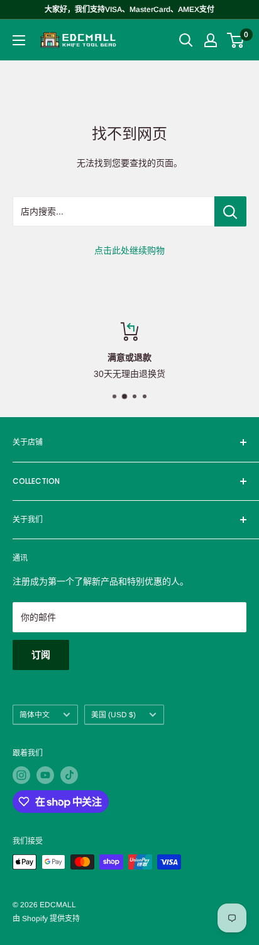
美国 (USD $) (113, 714)
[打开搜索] (186, 40)
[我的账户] (210, 40)
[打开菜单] (19, 40)
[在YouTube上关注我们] (45, 775)
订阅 (40, 654)
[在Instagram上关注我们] (21, 775)
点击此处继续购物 (129, 250)
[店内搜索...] (230, 211)
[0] (236, 40)
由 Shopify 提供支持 (46, 918)
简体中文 (34, 714)
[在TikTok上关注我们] (69, 775)
